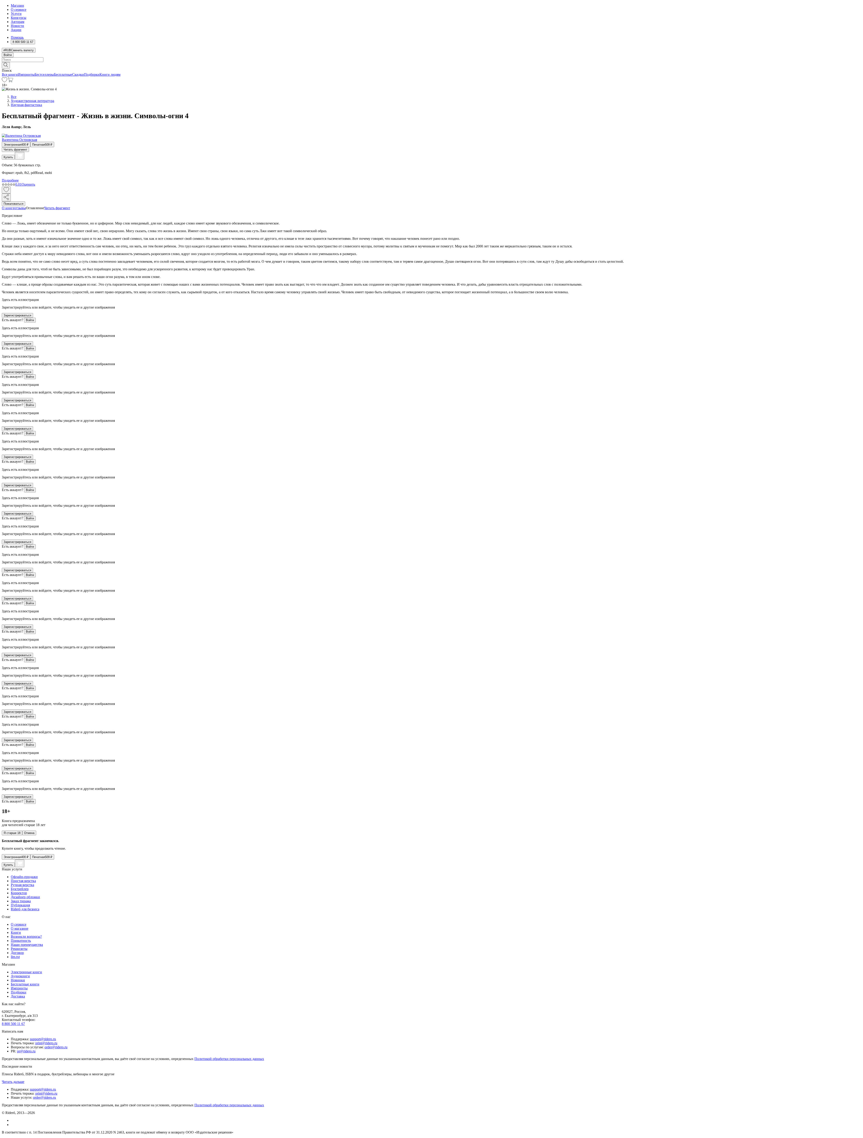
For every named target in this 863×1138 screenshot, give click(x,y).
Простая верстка (23, 881)
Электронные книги (26, 972)
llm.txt (15, 957)
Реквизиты (19, 949)
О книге (8, 208)
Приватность (21, 940)
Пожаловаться (13, 203)
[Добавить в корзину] (19, 156)
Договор (17, 953)
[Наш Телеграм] (13, 1125)
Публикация (20, 905)
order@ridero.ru (55, 1047)
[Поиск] (6, 65)
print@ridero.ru (46, 1043)
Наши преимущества (27, 945)
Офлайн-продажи (24, 877)
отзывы (20, 208)
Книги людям (110, 74)
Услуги (16, 14)
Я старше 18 (12, 833)
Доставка (18, 996)
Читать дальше (13, 1082)
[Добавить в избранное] (6, 190)
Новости (17, 26)
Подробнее (10, 180)
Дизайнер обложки (25, 897)
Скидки (78, 74)
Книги (16, 932)
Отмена (29, 833)
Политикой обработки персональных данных (229, 1059)
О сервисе (18, 9)
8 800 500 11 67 (13, 1024)
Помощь (17, 37)
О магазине (19, 928)
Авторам (17, 22)
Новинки (18, 980)
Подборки (92, 74)
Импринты (26, 74)
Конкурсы (18, 18)
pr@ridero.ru (26, 1051)
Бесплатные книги (25, 984)
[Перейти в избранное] (4, 81)
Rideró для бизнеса (25, 909)
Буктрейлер (20, 889)
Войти (8, 55)
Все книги (10, 74)
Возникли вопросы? (26, 936)
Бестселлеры (44, 74)
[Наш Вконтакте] (13, 1120)
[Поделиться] (6, 197)
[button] (431, 65)
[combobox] (431, 59)
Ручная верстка (22, 885)
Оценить (28, 184)
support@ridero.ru (43, 1039)
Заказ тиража (21, 901)
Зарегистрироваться (17, 315)
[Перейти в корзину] (10, 81)
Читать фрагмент (15, 149)
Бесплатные (63, 74)
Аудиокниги (20, 976)
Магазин (17, 5)
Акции (16, 30)
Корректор (19, 893)
